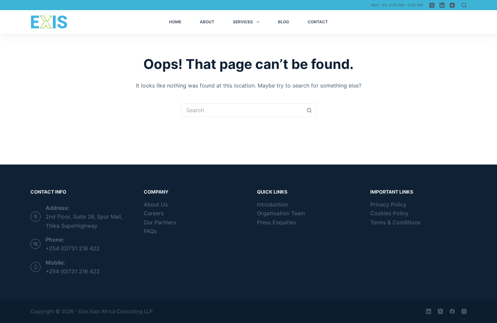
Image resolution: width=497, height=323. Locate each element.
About (207, 21)
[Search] (464, 5)
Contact (318, 21)
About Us (156, 204)
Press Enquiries (276, 222)
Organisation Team (281, 213)
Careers (154, 213)
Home (175, 21)
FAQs (150, 231)
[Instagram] (464, 311)
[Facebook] (452, 311)
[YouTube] (452, 5)
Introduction (272, 204)
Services (243, 21)
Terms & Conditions (395, 222)
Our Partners (160, 222)
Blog (283, 21)
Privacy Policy (388, 204)
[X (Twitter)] (431, 5)
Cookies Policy (389, 213)
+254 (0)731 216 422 (73, 248)
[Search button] (309, 110)
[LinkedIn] (442, 5)
